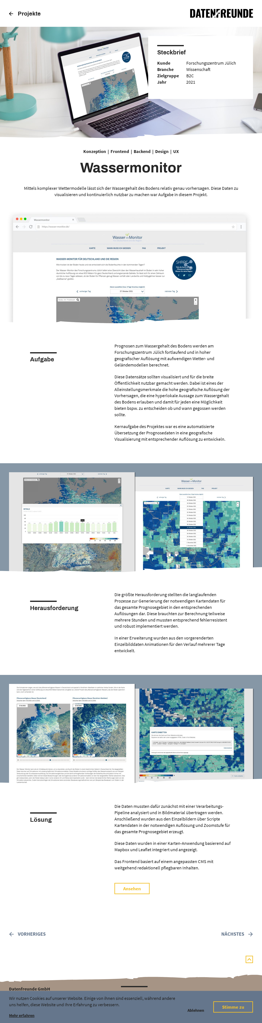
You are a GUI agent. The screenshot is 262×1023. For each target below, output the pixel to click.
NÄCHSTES (232, 934)
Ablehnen (195, 1010)
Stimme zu (233, 1007)
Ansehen (132, 889)
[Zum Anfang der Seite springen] (249, 959)
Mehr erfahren (21, 1015)
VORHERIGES (31, 934)
